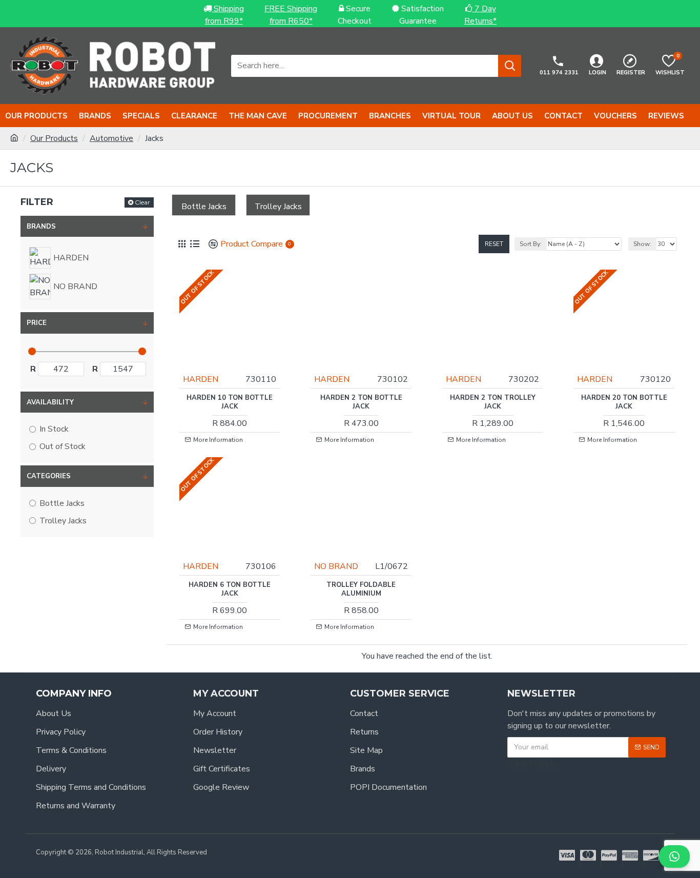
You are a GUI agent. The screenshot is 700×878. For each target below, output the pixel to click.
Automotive (111, 138)
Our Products (54, 138)
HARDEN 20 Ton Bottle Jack (624, 402)
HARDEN (200, 379)
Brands (41, 226)
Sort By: (531, 244)
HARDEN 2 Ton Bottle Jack (361, 402)
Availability (50, 402)
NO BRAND (336, 566)
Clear (142, 202)
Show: (642, 244)
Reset (494, 244)
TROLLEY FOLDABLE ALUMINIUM (361, 589)
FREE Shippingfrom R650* (290, 15)
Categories (49, 476)
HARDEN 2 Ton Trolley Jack (493, 402)
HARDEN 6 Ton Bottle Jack (230, 589)
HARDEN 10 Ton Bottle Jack (230, 402)
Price (37, 323)
